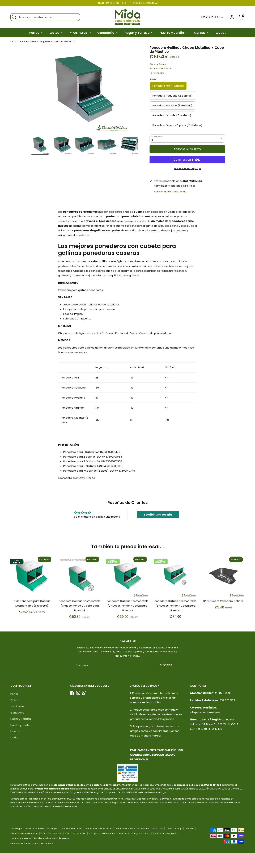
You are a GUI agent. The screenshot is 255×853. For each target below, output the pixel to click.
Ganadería (106, 32)
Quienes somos (109, 833)
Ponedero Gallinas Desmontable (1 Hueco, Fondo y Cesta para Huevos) (80, 605)
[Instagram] (78, 693)
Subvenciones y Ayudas (166, 833)
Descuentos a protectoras (150, 828)
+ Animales (79, 32)
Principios (93, 833)
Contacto (189, 828)
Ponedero (159, 72)
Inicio (13, 41)
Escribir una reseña (158, 515)
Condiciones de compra (45, 828)
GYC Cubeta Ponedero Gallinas (223, 601)
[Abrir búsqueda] (13, 16)
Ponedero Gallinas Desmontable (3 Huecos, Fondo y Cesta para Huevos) (175, 605)
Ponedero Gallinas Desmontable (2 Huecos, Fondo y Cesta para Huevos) (127, 605)
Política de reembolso (75, 833)
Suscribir (166, 665)
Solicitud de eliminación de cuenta (51, 838)
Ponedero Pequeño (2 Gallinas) (172, 95)
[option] (84, 90)
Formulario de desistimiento (24, 833)
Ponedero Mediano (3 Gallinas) (172, 105)
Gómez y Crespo (158, 64)
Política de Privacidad (51, 833)
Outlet (221, 32)
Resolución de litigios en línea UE (135, 833)
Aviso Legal (16, 828)
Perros (34, 32)
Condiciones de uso (125, 828)
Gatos (55, 32)
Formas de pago (174, 828)
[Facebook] (72, 693)
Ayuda (27, 828)
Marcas (200, 32)
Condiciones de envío (71, 828)
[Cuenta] (232, 17)
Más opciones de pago (187, 168)
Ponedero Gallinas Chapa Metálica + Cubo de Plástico (47, 41)
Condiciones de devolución (98, 828)
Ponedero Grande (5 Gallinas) (171, 115)
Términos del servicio (20, 838)
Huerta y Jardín (172, 32)
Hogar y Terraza (137, 32)
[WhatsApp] (84, 693)
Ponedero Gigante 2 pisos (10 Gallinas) (177, 125)
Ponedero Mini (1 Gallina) (168, 86)
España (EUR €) (210, 17)
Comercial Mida (45, 843)
